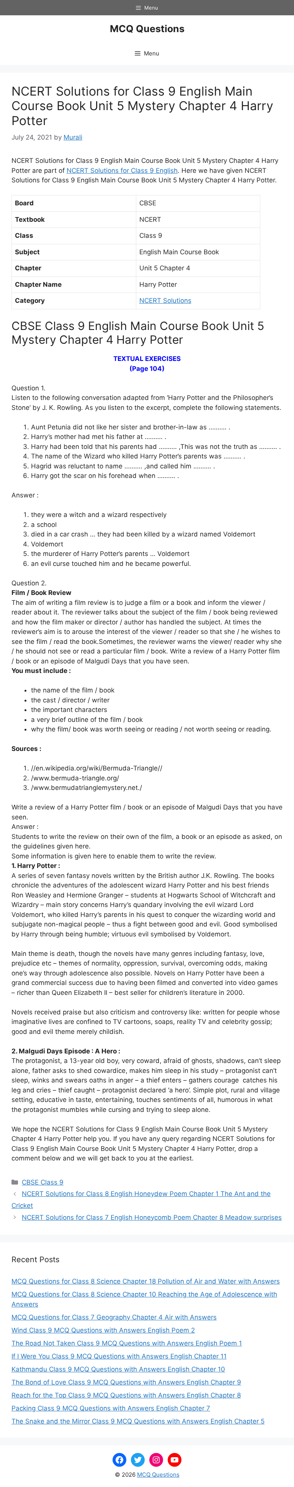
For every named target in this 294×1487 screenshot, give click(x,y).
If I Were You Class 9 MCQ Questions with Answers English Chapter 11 (119, 1356)
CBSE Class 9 (43, 1182)
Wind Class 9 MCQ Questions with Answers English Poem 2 (103, 1330)
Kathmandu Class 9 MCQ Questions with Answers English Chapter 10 (118, 1369)
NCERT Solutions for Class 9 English (122, 170)
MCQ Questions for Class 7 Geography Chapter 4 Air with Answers (114, 1317)
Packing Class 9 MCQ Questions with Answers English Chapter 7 (110, 1408)
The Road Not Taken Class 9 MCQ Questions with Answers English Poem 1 (126, 1343)
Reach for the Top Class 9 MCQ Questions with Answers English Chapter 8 (126, 1395)
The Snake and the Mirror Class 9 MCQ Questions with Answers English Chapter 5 (138, 1421)
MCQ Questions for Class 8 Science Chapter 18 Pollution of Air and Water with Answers (145, 1281)
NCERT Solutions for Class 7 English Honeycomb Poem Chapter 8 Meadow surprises (152, 1217)
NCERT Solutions (165, 300)
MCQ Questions (147, 28)
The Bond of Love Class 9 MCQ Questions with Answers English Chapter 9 (126, 1382)
